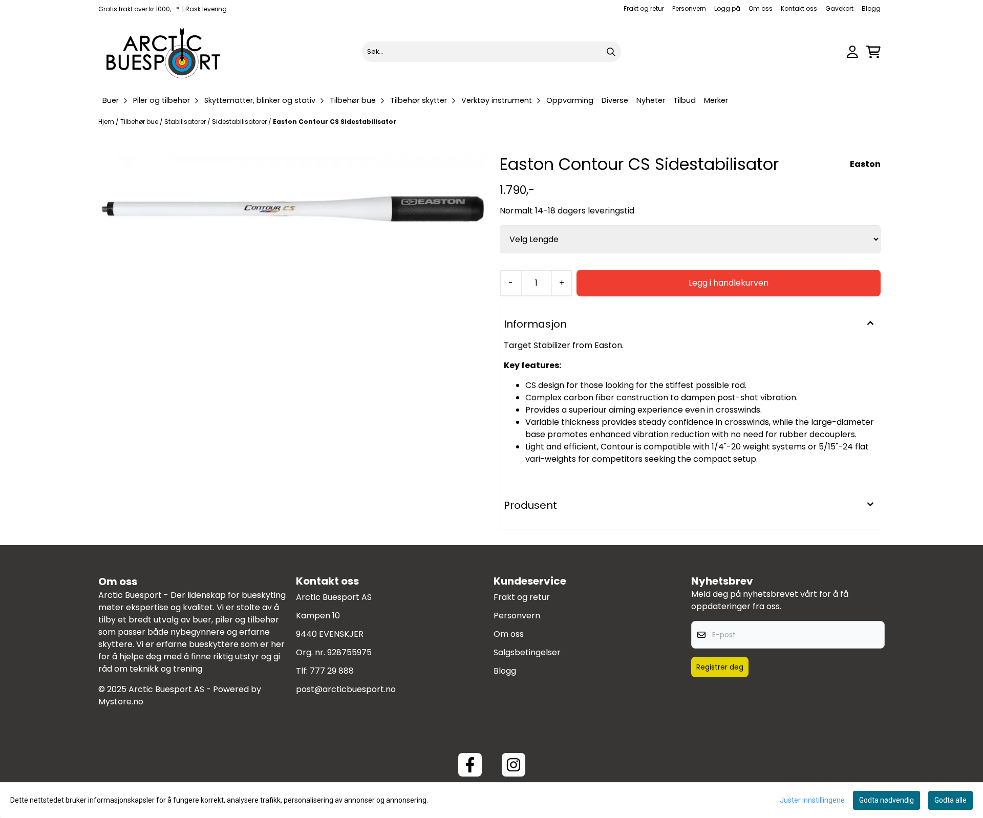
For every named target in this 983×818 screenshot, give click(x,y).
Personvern (689, 8)
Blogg (871, 8)
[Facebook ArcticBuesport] (470, 765)
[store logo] (163, 51)
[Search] (611, 51)
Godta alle (950, 800)
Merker (716, 100)
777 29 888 (332, 671)
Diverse (615, 100)
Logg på (727, 8)
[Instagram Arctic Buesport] (513, 765)
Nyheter (650, 100)
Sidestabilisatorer (240, 121)
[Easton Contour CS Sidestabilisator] (293, 210)
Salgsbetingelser (527, 652)
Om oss (761, 8)
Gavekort (839, 8)
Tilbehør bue (140, 121)
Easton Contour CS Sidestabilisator (334, 121)
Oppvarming (569, 100)
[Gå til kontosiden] (852, 51)
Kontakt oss (799, 8)
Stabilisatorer (185, 121)
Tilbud (684, 100)
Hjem (107, 121)
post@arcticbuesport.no (346, 689)
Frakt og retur (644, 8)
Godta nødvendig (886, 800)
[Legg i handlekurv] (728, 283)
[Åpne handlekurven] (873, 51)
